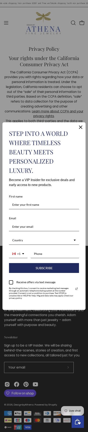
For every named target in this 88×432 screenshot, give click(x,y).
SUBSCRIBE (44, 268)
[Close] (81, 127)
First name (16, 196)
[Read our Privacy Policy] (76, 288)
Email (12, 218)
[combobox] (44, 240)
